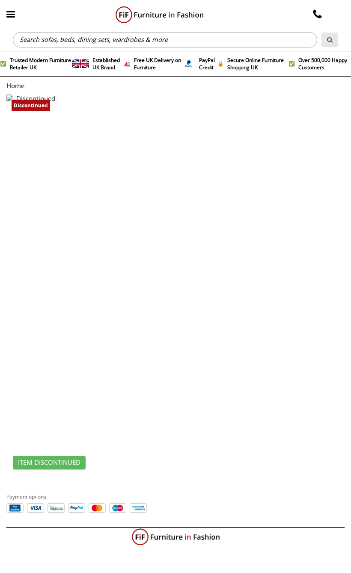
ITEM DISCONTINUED (49, 463)
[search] (329, 39)
